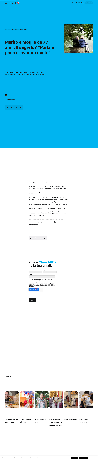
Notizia (16, 29)
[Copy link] (20, 107)
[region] (49, 458)
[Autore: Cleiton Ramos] (51, 406)
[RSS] (83, 3)
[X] (79, 3)
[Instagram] (81, 3)
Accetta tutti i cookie (84, 458)
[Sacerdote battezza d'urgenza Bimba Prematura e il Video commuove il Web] (86, 399)
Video (73, 2)
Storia (25, 29)
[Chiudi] (96, 458)
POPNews (21, 29)
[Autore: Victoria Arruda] (21, 406)
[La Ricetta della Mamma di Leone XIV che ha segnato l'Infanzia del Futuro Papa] (27, 399)
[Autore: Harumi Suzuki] (7, 406)
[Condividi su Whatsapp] (11, 107)
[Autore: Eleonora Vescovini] (6, 95)
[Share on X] (16, 107)
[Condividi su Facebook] (7, 107)
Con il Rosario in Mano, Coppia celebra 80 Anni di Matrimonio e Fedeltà (70, 419)
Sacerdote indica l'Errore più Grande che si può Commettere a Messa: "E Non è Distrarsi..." (11, 421)
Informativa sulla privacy (28, 458)
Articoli (65, 2)
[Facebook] (76, 3)
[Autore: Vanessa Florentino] (36, 406)
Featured (11, 29)
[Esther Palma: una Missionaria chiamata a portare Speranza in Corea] (42, 399)
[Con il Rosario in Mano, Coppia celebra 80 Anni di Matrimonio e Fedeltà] (71, 399)
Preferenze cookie (65, 458)
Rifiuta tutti (74, 458)
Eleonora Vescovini (11, 94)
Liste (69, 2)
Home (61, 2)
